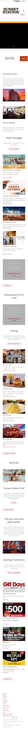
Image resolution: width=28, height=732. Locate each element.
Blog (4, 712)
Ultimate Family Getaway (11, 196)
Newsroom (5, 700)
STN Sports (6, 642)
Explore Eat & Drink (9, 453)
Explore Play (7, 679)
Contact (4, 703)
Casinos (5, 693)
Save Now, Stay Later (9, 222)
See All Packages (14, 149)
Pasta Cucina (7, 415)
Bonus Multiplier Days (10, 667)
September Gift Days (9, 594)
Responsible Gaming (8, 714)
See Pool (14, 502)
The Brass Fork (7, 389)
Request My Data (7, 715)
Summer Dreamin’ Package (11, 170)
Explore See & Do (8, 509)
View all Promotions (14, 572)
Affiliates (5, 697)
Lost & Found (6, 710)
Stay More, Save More (10, 246)
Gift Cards (5, 709)
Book (22, 14)
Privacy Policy (6, 705)
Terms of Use (6, 707)
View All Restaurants (14, 343)
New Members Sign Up (10, 618)
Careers (5, 698)
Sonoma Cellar (7, 365)
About (4, 695)
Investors (5, 702)
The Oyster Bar (7, 439)
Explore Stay (7, 285)
